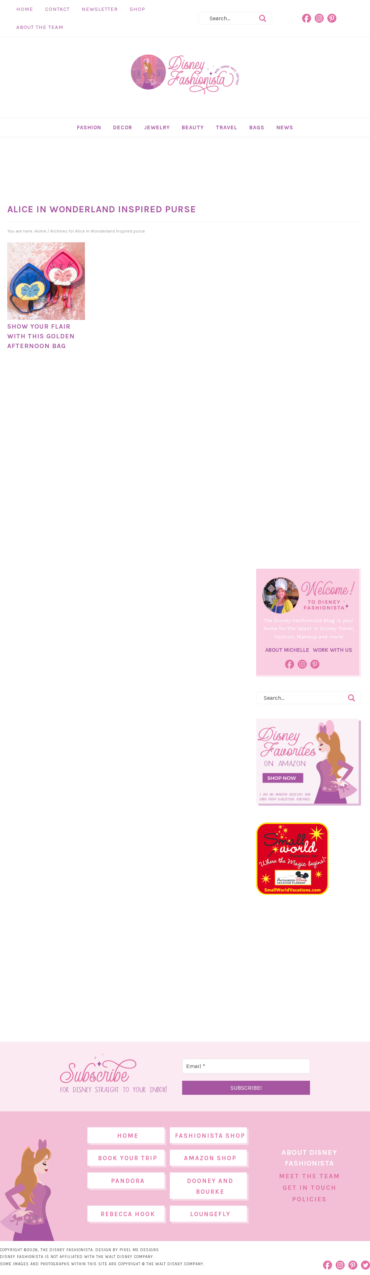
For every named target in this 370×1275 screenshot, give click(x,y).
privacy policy (196, 697)
